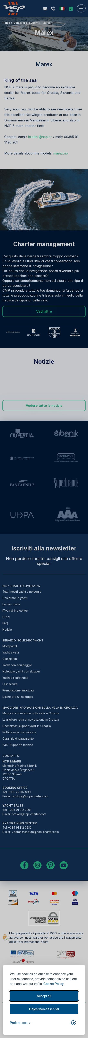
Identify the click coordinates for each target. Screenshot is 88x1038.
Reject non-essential (44, 1009)
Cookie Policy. (53, 983)
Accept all (44, 996)
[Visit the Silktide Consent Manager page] (73, 1023)
